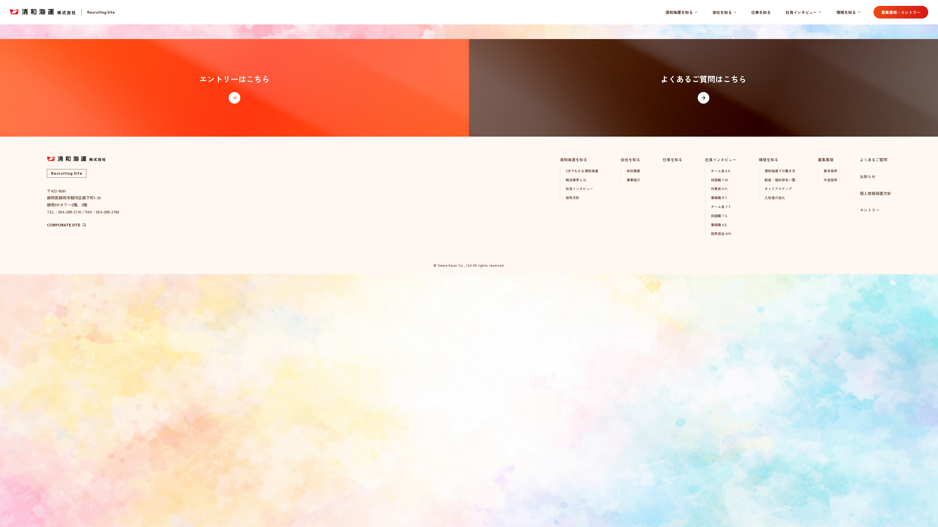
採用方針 (572, 197)
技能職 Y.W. (720, 179)
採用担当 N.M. (721, 233)
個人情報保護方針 (875, 193)
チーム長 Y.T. (721, 206)
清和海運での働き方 (780, 170)
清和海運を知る (679, 12)
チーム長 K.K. (721, 170)
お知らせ (867, 176)
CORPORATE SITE (63, 225)
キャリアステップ (778, 188)
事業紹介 (633, 179)
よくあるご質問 (873, 159)
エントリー (869, 210)
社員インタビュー (801, 12)
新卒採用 (830, 170)
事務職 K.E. (719, 224)
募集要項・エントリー (900, 12)
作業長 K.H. (719, 188)
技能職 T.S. (719, 215)
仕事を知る (761, 12)
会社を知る (722, 12)
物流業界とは (576, 179)
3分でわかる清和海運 (582, 170)
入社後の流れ (775, 197)
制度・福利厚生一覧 (780, 179)
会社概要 (633, 170)
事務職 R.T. (719, 197)
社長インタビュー (579, 188)
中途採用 (830, 179)
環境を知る (846, 12)
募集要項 (825, 159)
